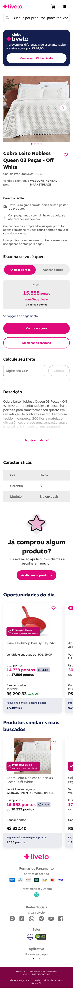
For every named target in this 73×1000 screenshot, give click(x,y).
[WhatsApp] (31, 918)
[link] (12, 6)
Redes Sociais (36, 907)
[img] (40, 937)
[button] (53, 6)
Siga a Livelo (36, 912)
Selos (36, 929)
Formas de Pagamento (36, 868)
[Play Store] (39, 958)
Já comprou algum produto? (37, 546)
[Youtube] (51, 918)
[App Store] (33, 958)
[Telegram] (41, 918)
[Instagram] (12, 918)
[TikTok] (22, 918)
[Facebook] (61, 918)
